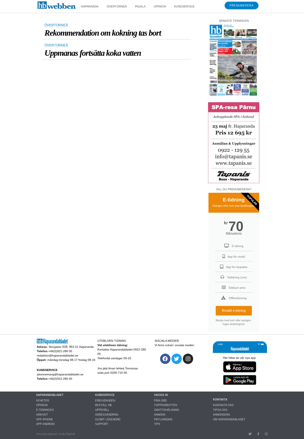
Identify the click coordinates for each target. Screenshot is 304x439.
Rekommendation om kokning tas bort (102, 33)
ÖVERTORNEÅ (117, 6)
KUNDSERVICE (184, 6)
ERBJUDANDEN (105, 400)
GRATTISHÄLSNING (166, 409)
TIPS (157, 424)
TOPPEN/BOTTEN (165, 405)
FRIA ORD (160, 400)
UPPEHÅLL (102, 409)
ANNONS (159, 414)
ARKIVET (42, 414)
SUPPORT (101, 424)
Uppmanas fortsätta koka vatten (92, 53)
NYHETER (42, 400)
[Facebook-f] (258, 433)
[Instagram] (188, 359)
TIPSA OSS (220, 409)
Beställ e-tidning (234, 310)
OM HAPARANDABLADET (229, 419)
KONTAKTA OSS (223, 405)
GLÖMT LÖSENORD (107, 419)
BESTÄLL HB (103, 405)
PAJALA (140, 6)
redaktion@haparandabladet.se (57, 355)
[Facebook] (165, 359)
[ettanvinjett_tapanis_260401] (234, 182)
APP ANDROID (45, 424)
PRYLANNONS (163, 419)
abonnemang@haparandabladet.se (60, 374)
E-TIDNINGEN (45, 409)
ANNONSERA (221, 414)
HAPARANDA (89, 6)
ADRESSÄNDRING (106, 414)
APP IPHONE (44, 419)
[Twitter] (176, 359)
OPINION (160, 6)
